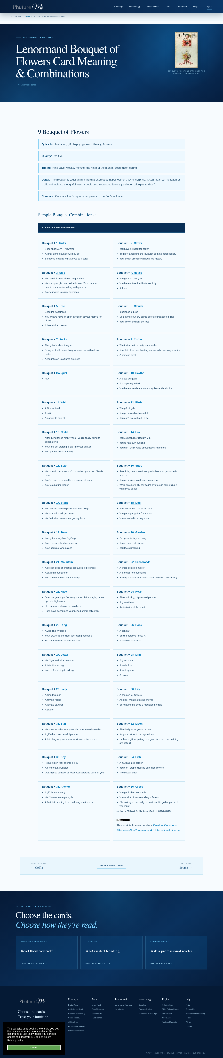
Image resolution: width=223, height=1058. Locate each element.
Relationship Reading (76, 1014)
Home (27, 16)
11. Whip (61, 402)
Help (196, 7)
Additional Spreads (169, 1022)
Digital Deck (73, 1005)
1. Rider (61, 243)
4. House (136, 272)
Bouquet (61, 373)
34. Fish (136, 757)
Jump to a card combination (59, 227)
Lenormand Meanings (123, 1005)
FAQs (188, 1005)
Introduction (119, 1009)
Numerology (136, 7)
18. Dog (136, 502)
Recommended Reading (195, 1014)
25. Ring (61, 625)
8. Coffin (136, 339)
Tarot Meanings (98, 1009)
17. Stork (62, 502)
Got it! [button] (34, 1047)
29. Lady (61, 689)
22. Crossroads (140, 562)
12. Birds (136, 402)
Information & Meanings (148, 1014)
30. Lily (135, 689)
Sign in (209, 6)
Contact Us (190, 1009)
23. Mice (61, 591)
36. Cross (137, 786)
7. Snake (61, 339)
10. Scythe (137, 373)
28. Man (136, 654)
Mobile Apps (167, 1018)
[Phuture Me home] (29, 6)
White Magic (167, 1014)
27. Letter (62, 654)
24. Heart (136, 591)
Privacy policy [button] (15, 1040)
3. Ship (60, 272)
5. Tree (60, 306)
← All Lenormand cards (26, 85)
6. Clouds (137, 306)
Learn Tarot (96, 1005)
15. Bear (61, 465)
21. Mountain (64, 562)
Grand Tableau (74, 1018)
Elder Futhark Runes (170, 1009)
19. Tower (62, 532)
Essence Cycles (145, 1009)
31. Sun (61, 723)
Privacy (189, 1022)
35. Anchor (63, 786)
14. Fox (135, 432)
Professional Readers (76, 1026)
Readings (119, 7)
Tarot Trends (97, 1018)
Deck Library (97, 1014)
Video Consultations (76, 1031)
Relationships (154, 7)
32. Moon (137, 723)
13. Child (62, 432)
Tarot (169, 7)
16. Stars (136, 465)
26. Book (136, 625)
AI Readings (73, 1022)
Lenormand (182, 7)
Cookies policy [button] (42, 1037)
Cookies (189, 1026)
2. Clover (136, 243)
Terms (188, 1018)
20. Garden (138, 532)
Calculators (143, 1005)
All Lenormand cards (111, 866)
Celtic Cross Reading (76, 1009)
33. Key (61, 757)
